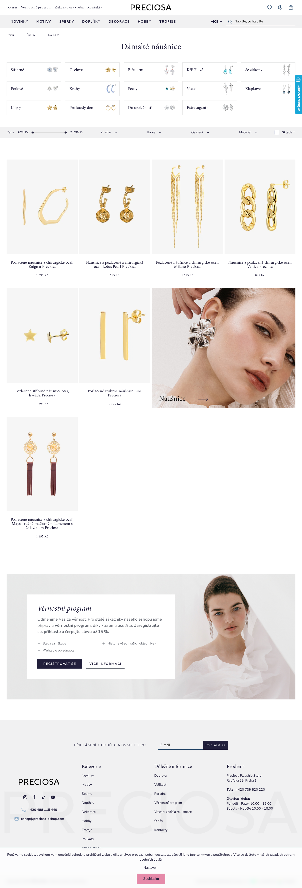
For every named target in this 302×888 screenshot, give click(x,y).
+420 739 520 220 (250, 789)
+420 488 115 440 (42, 810)
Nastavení (151, 867)
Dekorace (89, 812)
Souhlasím (151, 878)
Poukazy (88, 839)
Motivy (87, 784)
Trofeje (87, 830)
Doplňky (88, 803)
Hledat (230, 21)
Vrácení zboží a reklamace (173, 812)
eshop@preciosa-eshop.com (42, 819)
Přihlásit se (215, 745)
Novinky (88, 775)
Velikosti (160, 784)
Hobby (86, 821)
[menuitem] (19, 21)
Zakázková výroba (69, 7)
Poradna (160, 793)
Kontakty (94, 7)
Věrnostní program (36, 7)
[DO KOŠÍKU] (42, 207)
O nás (13, 7)
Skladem (288, 132)
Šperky (87, 793)
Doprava (160, 775)
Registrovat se (59, 664)
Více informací (105, 664)
